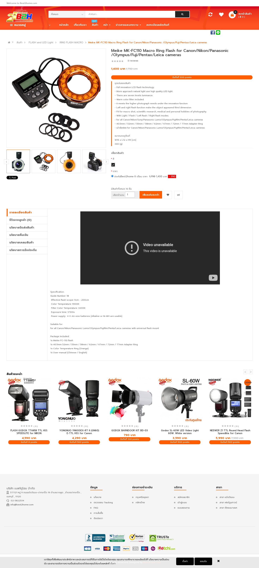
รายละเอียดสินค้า (20, 212)
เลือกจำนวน (118, 195)
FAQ (96, 507)
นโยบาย (97, 497)
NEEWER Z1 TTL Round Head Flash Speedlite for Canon (230, 432)
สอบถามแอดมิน (202, 32)
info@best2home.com (21, 504)
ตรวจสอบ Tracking (103, 502)
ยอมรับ (203, 561)
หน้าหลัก (64, 25)
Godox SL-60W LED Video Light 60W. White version (180, 432)
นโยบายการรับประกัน (23, 250)
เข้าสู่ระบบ (231, 32)
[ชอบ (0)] (221, 15)
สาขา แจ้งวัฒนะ (227, 497)
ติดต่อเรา (98, 518)
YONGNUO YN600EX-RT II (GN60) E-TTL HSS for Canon (79, 432)
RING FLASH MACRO (71, 43)
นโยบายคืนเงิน (18, 235)
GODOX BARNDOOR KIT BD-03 (129, 430)
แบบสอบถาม (184, 507)
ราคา (115, 171)
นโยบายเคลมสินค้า (21, 242)
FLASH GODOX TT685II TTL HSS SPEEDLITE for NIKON (28, 432)
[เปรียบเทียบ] (210, 15)
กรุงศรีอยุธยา (142, 497)
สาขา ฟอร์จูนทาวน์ (228, 502)
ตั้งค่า (185, 561)
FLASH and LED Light (41, 43)
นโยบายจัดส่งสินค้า (21, 227)
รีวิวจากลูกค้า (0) (20, 220)
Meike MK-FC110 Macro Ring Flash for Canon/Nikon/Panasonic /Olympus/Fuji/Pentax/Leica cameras (147, 43)
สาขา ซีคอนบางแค (228, 507)
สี (113, 158)
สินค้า (19, 43)
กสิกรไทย (140, 502)
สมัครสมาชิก (246, 32)
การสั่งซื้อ (98, 513)
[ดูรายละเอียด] (28, 399)
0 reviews (133, 60)
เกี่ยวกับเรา (80, 25)
